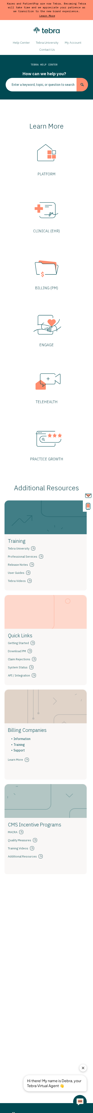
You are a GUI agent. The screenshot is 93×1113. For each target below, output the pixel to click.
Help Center (21, 43)
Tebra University (47, 43)
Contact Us (47, 50)
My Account (73, 43)
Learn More (47, 15)
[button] (82, 84)
